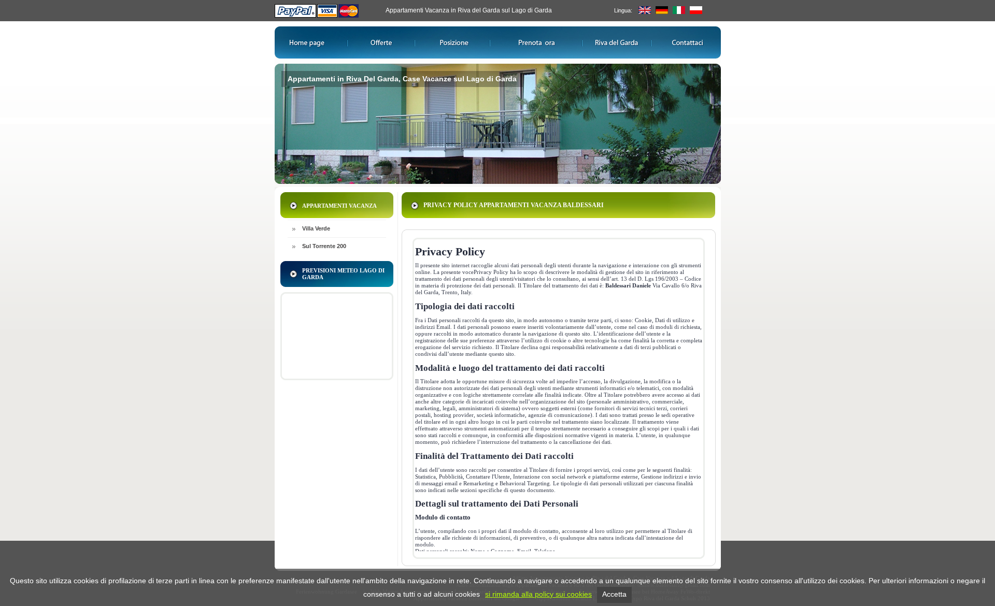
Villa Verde (316, 228)
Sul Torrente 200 (324, 246)
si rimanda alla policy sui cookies (538, 594)
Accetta (614, 594)
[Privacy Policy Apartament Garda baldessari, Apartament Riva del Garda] (696, 12)
